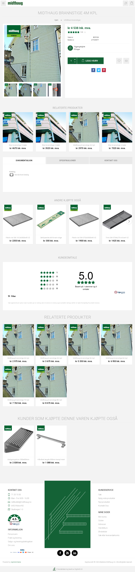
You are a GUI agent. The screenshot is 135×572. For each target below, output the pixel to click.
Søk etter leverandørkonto (108, 535)
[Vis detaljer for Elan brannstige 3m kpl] (18, 127)
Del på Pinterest (104, 70)
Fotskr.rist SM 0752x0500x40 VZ (84, 238)
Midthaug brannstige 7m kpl (18, 400)
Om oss (11, 545)
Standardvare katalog (21, 175)
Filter (13, 296)
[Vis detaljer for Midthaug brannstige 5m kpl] (84, 340)
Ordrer (101, 520)
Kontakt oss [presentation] (111, 160)
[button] (22, 520)
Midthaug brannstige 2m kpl (84, 145)
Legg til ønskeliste (119, 61)
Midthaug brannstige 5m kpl (84, 358)
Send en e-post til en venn (126, 61)
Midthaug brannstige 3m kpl (51, 358)
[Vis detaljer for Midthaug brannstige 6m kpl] (116, 340)
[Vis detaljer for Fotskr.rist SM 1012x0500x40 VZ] (18, 220)
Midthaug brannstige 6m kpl (116, 358)
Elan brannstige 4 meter (117, 145)
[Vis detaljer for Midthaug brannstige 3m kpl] (51, 340)
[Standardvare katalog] (11, 175)
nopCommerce (16, 562)
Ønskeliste (102, 532)
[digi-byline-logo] (54, 569)
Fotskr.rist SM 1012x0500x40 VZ (18, 238)
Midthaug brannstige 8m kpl (51, 400)
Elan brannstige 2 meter (51, 145)
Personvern (13, 534)
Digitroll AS (78, 569)
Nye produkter (104, 502)
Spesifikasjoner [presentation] (67, 160)
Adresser (102, 524)
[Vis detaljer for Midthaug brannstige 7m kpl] (18, 381)
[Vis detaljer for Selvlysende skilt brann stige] (51, 220)
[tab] (24, 160)
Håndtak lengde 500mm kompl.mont (51, 459)
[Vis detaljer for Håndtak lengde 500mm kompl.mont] (51, 441)
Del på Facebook (93, 70)
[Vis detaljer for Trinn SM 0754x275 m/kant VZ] (117, 220)
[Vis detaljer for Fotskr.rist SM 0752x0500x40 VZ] (84, 220)
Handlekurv (103, 528)
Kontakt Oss (103, 506)
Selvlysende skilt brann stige (51, 238)
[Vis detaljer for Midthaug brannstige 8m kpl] (51, 381)
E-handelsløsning (62, 569)
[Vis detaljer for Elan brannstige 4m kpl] (117, 127)
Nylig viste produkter (106, 498)
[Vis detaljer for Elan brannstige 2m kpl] (51, 127)
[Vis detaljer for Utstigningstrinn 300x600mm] (18, 441)
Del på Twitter (99, 70)
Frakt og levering (14, 538)
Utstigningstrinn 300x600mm (18, 459)
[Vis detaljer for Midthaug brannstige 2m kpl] (84, 127)
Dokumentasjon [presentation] (24, 160)
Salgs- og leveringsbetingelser (20, 542)
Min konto (102, 517)
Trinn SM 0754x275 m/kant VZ (117, 238)
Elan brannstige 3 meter (18, 145)
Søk (100, 495)
